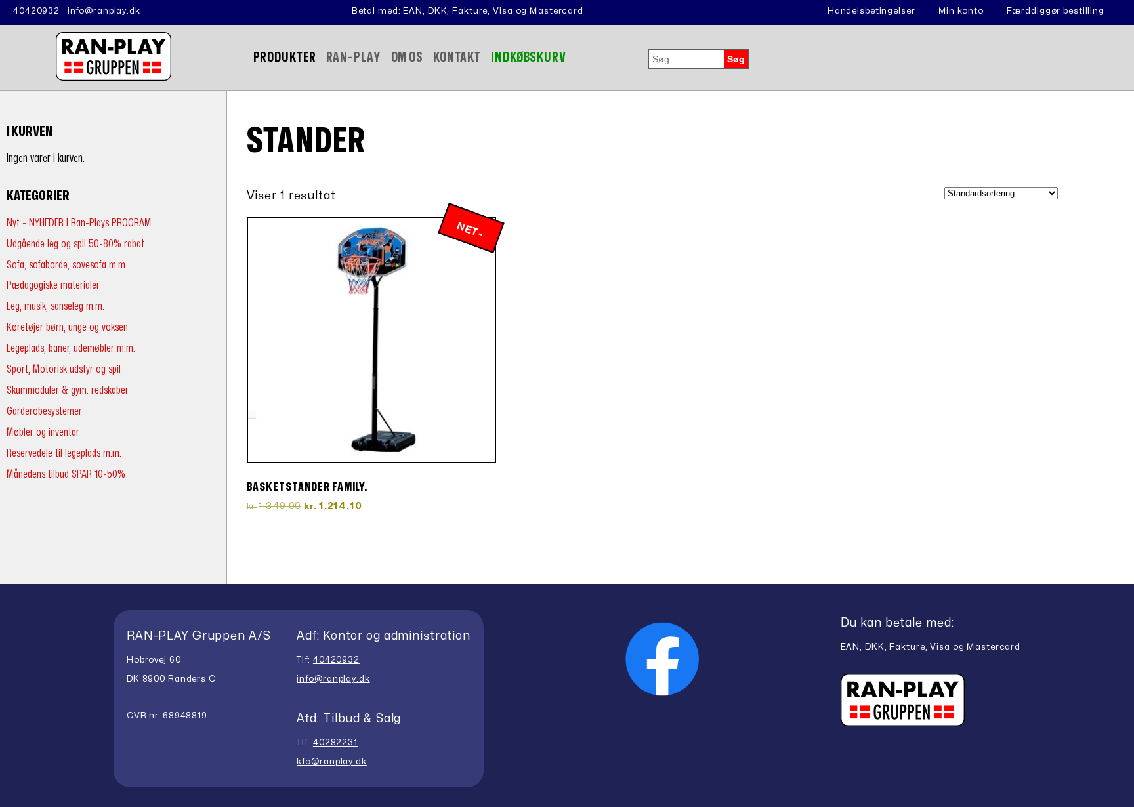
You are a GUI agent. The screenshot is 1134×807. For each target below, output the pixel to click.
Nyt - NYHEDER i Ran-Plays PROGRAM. (80, 222)
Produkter (284, 57)
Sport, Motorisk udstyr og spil (64, 369)
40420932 (36, 11)
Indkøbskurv (528, 57)
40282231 (335, 743)
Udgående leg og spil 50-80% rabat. (76, 243)
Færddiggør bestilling (1055, 11)
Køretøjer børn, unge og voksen (67, 327)
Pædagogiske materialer (53, 285)
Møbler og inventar (43, 432)
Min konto (961, 11)
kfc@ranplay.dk (331, 762)
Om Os (407, 57)
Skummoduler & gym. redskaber (68, 390)
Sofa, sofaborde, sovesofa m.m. (67, 264)
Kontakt (457, 57)
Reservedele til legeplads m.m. (64, 453)
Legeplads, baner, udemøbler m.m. (71, 348)
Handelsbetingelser (871, 11)
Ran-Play (353, 57)
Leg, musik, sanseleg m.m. (55, 306)
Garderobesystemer (44, 411)
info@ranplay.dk (104, 11)
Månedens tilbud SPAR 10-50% (66, 474)
